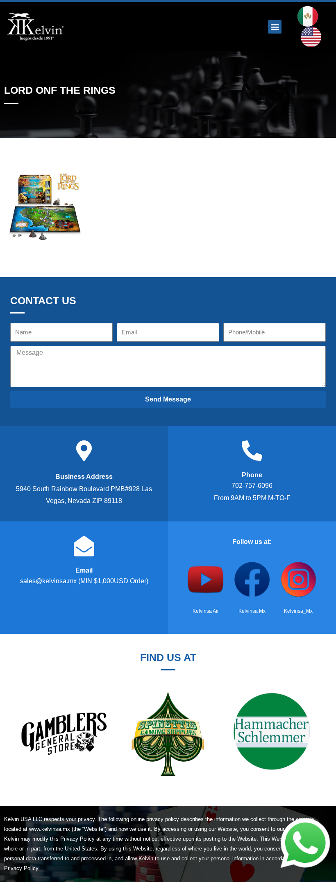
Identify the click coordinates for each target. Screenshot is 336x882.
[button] (275, 27)
